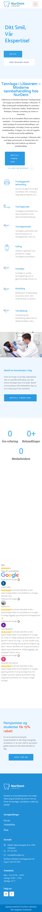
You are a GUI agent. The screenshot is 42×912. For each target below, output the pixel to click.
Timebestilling (9, 824)
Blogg (6, 830)
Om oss (7, 820)
